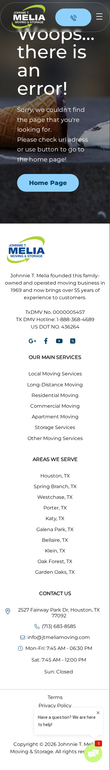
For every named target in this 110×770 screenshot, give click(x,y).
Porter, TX (55, 508)
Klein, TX (55, 551)
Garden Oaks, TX (55, 572)
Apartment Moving (55, 417)
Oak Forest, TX (55, 561)
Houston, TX (55, 476)
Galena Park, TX (55, 529)
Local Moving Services (55, 374)
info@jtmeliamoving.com (59, 637)
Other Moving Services (55, 438)
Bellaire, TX (55, 540)
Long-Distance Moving (55, 385)
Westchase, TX (55, 497)
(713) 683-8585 (59, 626)
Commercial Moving (55, 406)
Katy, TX (55, 518)
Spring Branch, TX (55, 486)
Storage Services (55, 427)
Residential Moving (55, 395)
